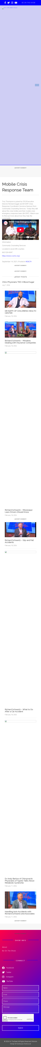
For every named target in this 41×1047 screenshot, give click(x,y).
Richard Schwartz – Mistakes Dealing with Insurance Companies (20, 342)
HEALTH (28, 262)
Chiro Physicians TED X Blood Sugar (18, 282)
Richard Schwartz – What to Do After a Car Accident (19, 710)
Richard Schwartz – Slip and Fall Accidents (19, 541)
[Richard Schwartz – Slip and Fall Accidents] (20, 529)
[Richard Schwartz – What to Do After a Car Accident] (20, 629)
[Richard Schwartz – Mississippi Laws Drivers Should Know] (20, 429)
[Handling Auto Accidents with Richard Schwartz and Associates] (20, 900)
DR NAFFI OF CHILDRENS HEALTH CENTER (20, 312)
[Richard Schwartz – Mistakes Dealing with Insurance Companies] (20, 330)
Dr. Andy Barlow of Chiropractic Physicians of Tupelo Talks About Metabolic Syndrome (19, 881)
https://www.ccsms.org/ (11, 256)
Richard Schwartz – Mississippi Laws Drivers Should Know (18, 511)
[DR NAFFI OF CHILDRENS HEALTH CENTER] (20, 299)
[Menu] (37, 85)
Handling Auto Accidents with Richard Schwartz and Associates (20, 913)
